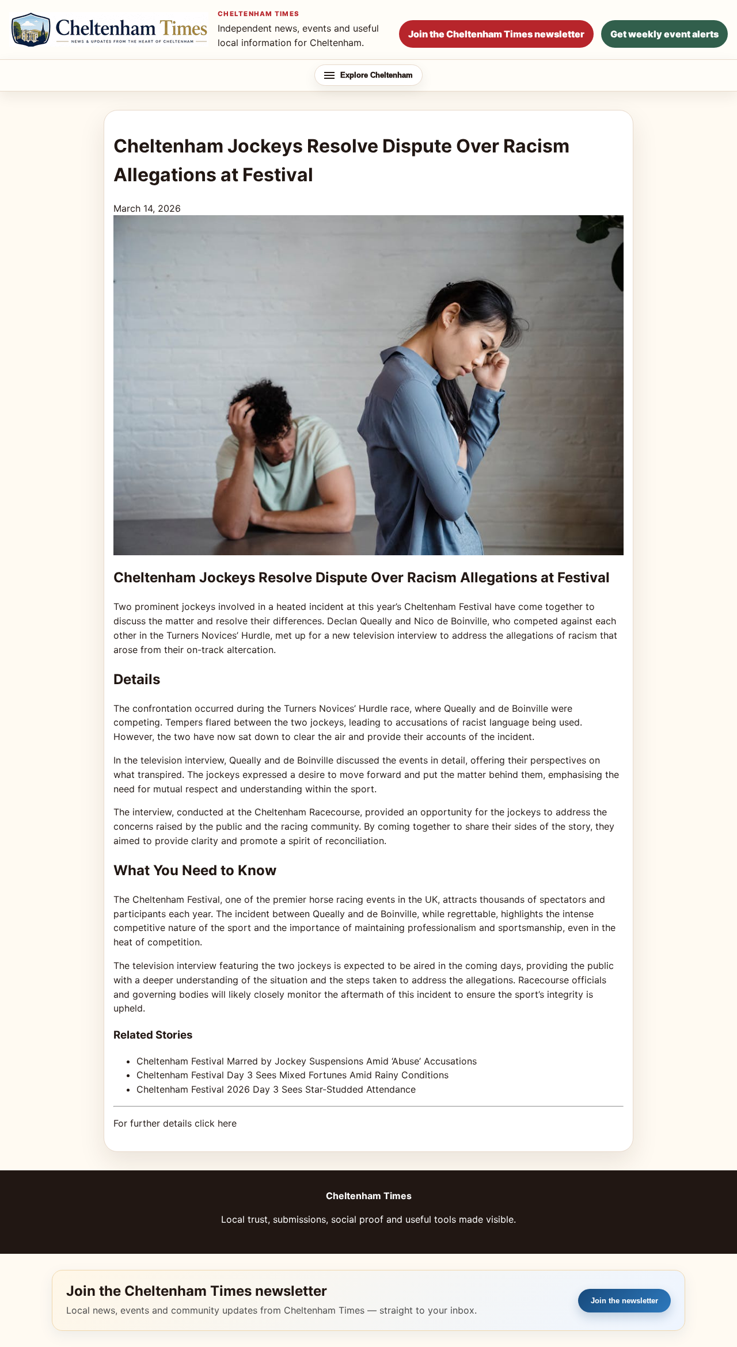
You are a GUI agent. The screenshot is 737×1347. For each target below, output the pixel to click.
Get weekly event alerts (664, 34)
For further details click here (175, 1123)
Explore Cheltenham (376, 75)
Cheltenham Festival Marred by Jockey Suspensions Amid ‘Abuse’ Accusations (306, 1061)
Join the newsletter (624, 1300)
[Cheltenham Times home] (108, 29)
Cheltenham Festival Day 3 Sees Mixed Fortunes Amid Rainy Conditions (292, 1075)
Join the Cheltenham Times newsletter (496, 34)
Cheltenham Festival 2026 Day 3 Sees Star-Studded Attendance (276, 1089)
